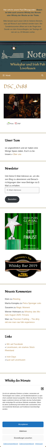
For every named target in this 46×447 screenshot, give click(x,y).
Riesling (16, 299)
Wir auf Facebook (15, 344)
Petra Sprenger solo (32, 303)
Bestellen (12, 199)
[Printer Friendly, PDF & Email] (13, 125)
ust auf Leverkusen (16, 360)
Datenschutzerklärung (10, 444)
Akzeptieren (23, 424)
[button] (42, 388)
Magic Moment (23, 307)
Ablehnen (23, 431)
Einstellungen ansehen (23, 438)
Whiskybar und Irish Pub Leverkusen (27, 66)
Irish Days (11, 357)
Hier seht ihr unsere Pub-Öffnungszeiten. (19, 10)
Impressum (39, 444)
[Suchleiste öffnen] (42, 75)
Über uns (17, 154)
